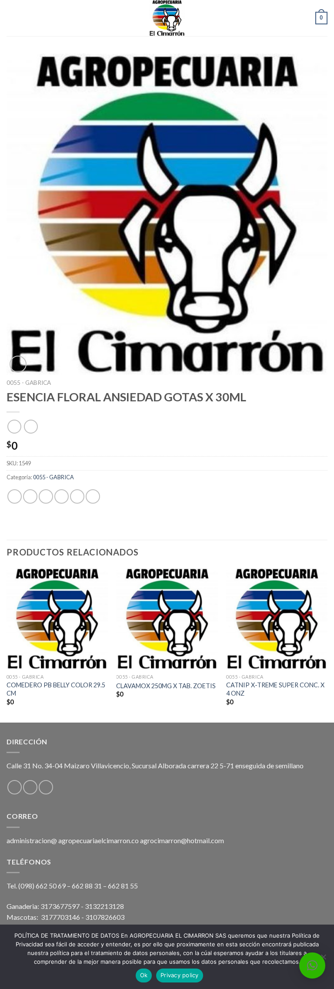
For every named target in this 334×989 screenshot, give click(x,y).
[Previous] (6, 644)
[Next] (327, 644)
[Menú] (12, 18)
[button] (312, 965)
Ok (144, 975)
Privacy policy (179, 975)
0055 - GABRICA (29, 382)
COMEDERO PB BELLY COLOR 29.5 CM (56, 689)
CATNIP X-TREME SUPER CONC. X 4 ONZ (275, 689)
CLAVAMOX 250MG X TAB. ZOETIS (166, 686)
